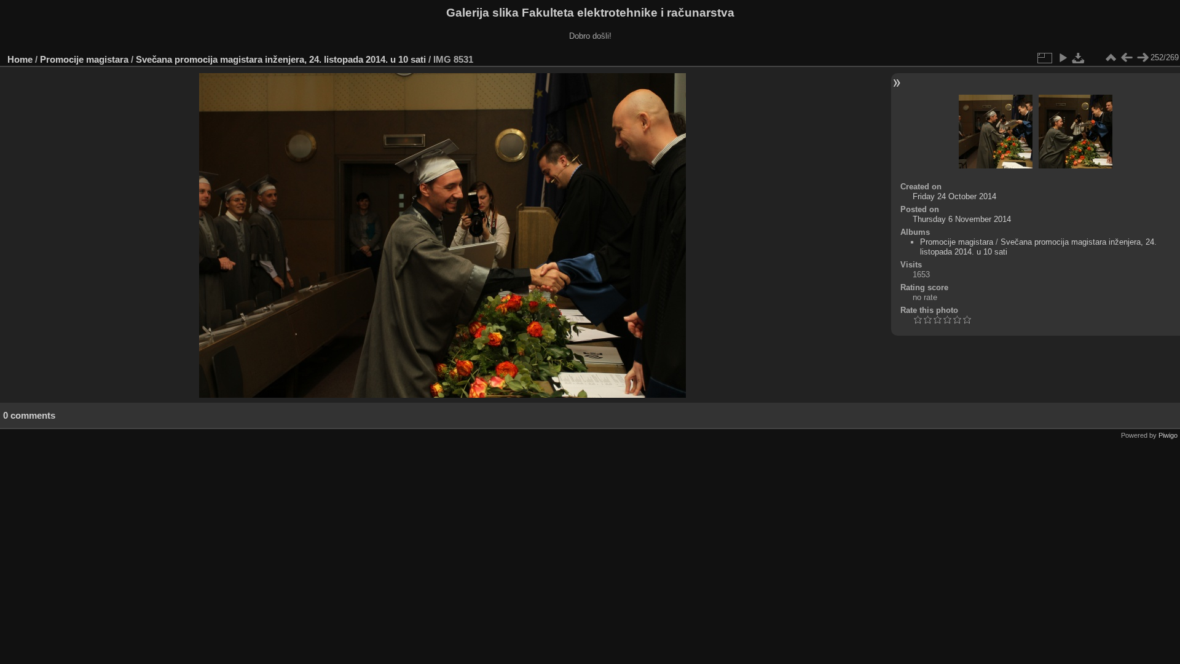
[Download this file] (1079, 58)
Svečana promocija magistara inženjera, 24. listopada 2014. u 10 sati (281, 59)
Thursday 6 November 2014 (962, 219)
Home (20, 59)
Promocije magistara (84, 59)
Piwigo (1168, 435)
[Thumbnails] (1111, 58)
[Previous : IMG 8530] (1127, 58)
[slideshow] (1063, 58)
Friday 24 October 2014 (954, 196)
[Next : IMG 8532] (1142, 58)
